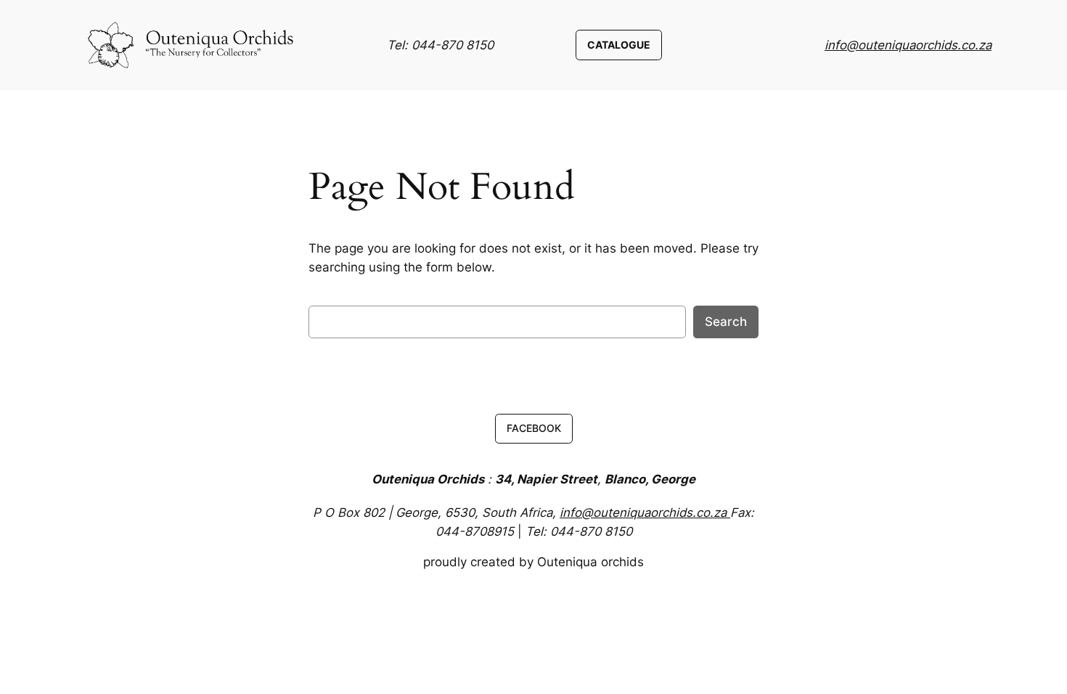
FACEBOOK (534, 428)
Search (726, 321)
